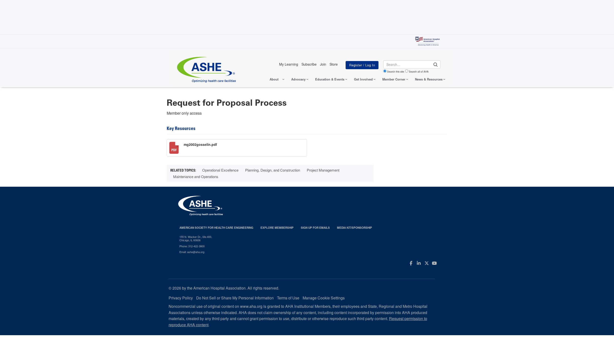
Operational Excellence (220, 170)
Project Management (323, 170)
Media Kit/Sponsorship (354, 228)
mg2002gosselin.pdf (200, 144)
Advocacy (298, 79)
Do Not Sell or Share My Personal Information (235, 298)
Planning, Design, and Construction (272, 170)
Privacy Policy (181, 298)
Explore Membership (277, 228)
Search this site (395, 71)
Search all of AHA (419, 71)
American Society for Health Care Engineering (216, 228)
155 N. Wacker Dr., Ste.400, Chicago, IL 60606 (195, 238)
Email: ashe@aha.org (191, 251)
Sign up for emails (315, 228)
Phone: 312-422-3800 (192, 246)
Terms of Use (288, 298)
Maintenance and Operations (195, 176)
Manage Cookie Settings (324, 298)
